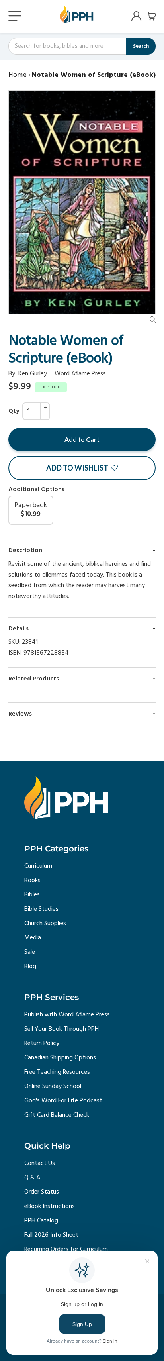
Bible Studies (41, 909)
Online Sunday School (52, 1086)
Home (17, 75)
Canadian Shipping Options (60, 1058)
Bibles (32, 895)
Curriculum (38, 866)
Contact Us (39, 1163)
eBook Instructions (49, 1206)
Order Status (41, 1192)
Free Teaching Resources (57, 1072)
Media (32, 938)
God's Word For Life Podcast (63, 1101)
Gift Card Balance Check (56, 1115)
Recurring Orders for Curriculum (66, 1249)
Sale (29, 952)
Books (32, 880)
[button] (82, 468)
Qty (13, 411)
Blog (30, 966)
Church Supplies (45, 923)
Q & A (32, 1178)
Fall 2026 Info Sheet (51, 1235)
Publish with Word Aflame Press (67, 1015)
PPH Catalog (41, 1221)
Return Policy (41, 1043)
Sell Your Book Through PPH (61, 1029)
